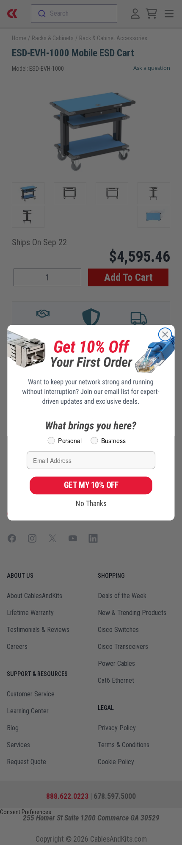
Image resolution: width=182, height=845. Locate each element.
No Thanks (91, 503)
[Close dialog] (165, 334)
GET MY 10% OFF (91, 485)
